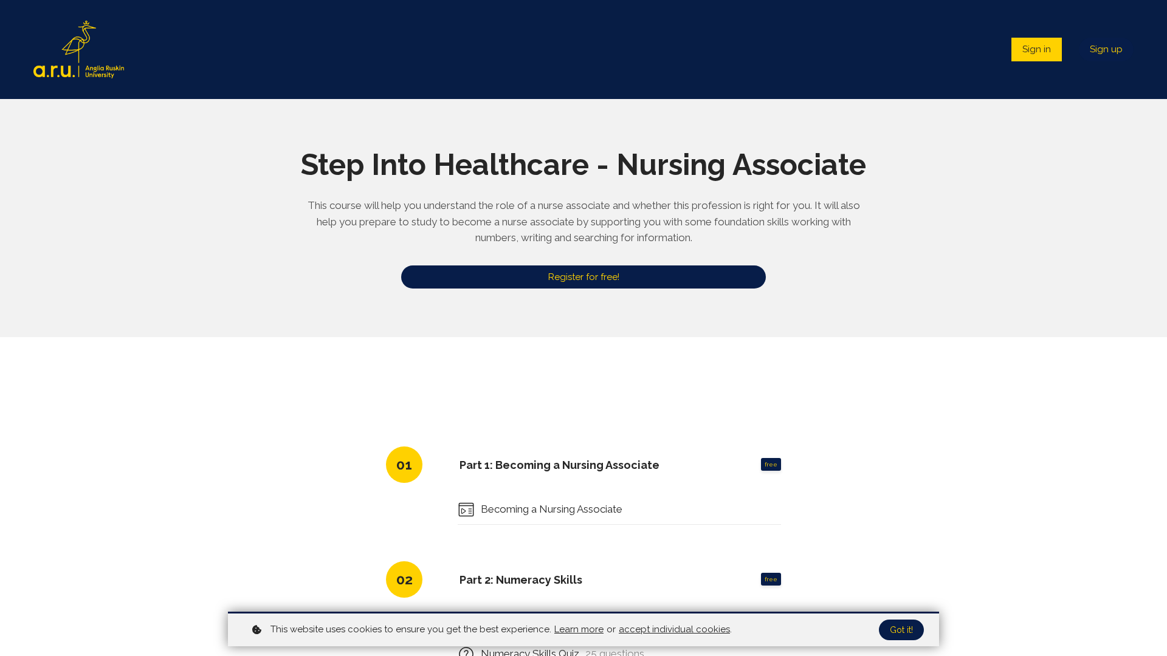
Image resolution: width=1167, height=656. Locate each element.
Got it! (901, 630)
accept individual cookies (674, 629)
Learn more (579, 629)
